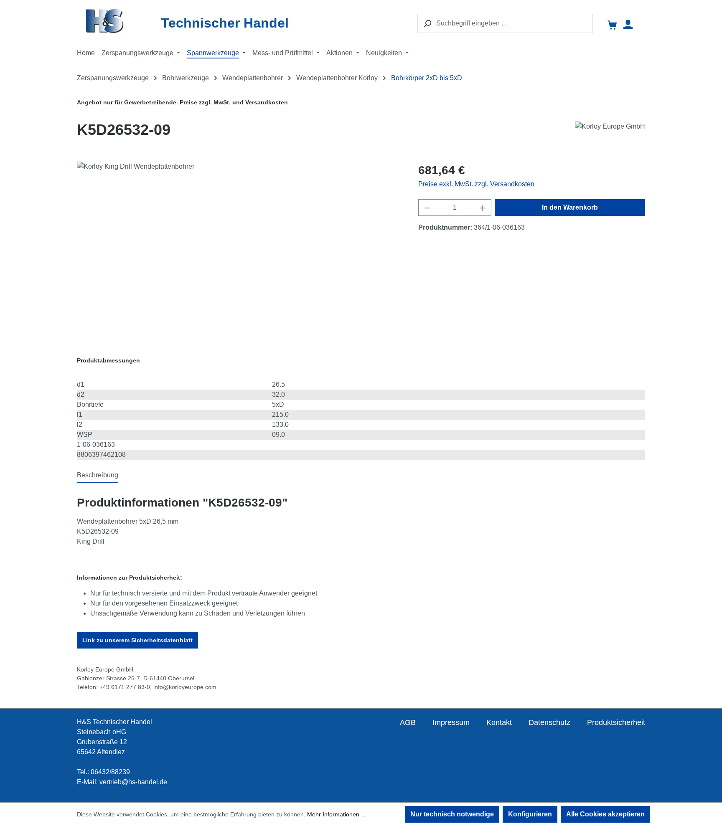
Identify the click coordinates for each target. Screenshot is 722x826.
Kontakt (499, 722)
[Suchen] (427, 23)
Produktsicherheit (616, 722)
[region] (239, 251)
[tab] (97, 475)
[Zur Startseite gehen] (121, 20)
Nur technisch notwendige (452, 814)
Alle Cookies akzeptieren (605, 814)
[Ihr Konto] (628, 24)
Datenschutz (549, 722)
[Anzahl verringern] (427, 207)
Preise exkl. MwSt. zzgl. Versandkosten (476, 183)
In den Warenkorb (570, 207)
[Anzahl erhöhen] (483, 207)
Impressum (451, 722)
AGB (408, 722)
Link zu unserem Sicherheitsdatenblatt (137, 640)
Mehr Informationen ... (336, 814)
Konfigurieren (530, 814)
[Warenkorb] (612, 25)
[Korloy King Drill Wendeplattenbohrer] (239, 251)
